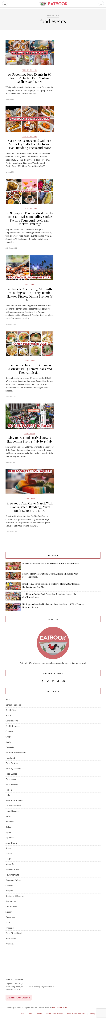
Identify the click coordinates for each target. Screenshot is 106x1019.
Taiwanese (10, 917)
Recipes (9, 890)
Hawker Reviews (13, 805)
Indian (8, 816)
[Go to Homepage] (53, 4)
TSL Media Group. (59, 1007)
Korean (9, 853)
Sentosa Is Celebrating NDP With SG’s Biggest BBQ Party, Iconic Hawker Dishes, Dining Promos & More (30, 294)
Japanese (10, 837)
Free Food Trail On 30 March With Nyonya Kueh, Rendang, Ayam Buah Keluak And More (30, 507)
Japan (8, 832)
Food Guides (11, 773)
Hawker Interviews (14, 800)
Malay (8, 858)
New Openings (12, 874)
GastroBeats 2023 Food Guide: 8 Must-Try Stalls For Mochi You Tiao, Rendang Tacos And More (29, 144)
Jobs (30, 1013)
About (21, 1013)
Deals (8, 742)
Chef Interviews (13, 726)
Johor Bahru (11, 843)
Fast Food (10, 758)
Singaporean (11, 901)
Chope (8, 736)
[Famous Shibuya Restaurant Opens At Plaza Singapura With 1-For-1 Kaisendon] (13, 576)
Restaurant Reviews (15, 896)
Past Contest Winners (54, 1013)
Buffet (9, 715)
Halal (8, 795)
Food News (29, 284)
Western (10, 943)
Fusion (9, 789)
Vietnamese (11, 938)
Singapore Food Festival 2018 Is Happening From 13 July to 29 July (29, 439)
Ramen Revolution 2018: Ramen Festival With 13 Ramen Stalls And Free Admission (29, 369)
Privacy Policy (94, 1013)
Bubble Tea (11, 710)
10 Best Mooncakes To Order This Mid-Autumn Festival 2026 (50, 563)
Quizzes (9, 885)
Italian (8, 827)
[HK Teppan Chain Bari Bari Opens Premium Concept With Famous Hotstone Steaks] (13, 607)
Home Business (12, 811)
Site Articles (11, 906)
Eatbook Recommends (16, 752)
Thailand (10, 928)
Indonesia (10, 821)
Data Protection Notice (76, 1013)
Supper (9, 912)
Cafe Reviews (12, 720)
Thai (8, 922)
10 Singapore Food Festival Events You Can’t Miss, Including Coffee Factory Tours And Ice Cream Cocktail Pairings (29, 218)
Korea (8, 848)
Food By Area (12, 763)
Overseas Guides (13, 880)
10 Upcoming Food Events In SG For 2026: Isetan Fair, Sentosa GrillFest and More (29, 78)
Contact (39, 1013)
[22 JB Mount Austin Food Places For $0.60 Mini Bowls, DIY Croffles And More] (13, 596)
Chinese (9, 731)
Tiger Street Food (14, 933)
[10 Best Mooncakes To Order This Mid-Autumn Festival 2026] (13, 566)
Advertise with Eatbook (18, 997)
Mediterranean (12, 869)
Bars (8, 699)
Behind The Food (13, 705)
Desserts (10, 747)
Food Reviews (12, 784)
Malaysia (10, 864)
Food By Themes (29, 70)
